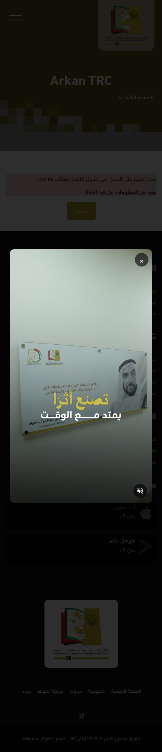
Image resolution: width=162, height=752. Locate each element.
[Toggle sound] (140, 491)
